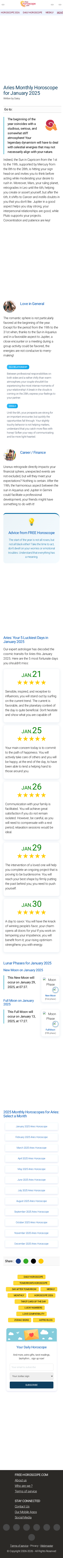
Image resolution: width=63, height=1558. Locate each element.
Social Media (23, 1517)
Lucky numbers (33, 1307)
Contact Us (22, 1506)
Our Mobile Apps (26, 1512)
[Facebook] (18, 1261)
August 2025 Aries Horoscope (31, 1201)
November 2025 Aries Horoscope (31, 1233)
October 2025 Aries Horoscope (31, 1222)
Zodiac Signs (21, 1320)
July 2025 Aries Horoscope (31, 1190)
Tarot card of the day (33, 1301)
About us (21, 1480)
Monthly (19, 1295)
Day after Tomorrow (24, 1289)
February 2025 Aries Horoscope (31, 1137)
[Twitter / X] (33, 1261)
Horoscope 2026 (10, 12)
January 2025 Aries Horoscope (31, 1126)
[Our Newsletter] (52, 4)
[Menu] (3, 4)
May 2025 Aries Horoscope (31, 1169)
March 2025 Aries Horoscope (32, 1148)
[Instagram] (16, 1527)
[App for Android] (32, 1537)
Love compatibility (33, 1314)
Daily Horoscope (32, 12)
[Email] (41, 1261)
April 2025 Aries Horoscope (31, 1158)
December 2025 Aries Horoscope (31, 1244)
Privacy (34, 1546)
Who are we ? (24, 1486)
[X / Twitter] (37, 1527)
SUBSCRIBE (31, 1385)
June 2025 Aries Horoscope (31, 1180)
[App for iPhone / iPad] (57, 1527)
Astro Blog (45, 1320)
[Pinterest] (47, 1527)
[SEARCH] (60, 4)
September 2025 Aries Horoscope (31, 1212)
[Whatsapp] (26, 1261)
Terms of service (26, 1491)
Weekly (50, 12)
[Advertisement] (31, 48)
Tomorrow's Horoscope (33, 1283)
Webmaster (46, 1546)
